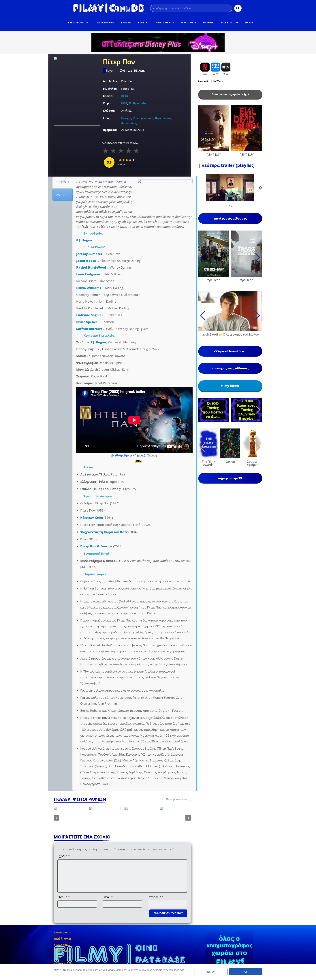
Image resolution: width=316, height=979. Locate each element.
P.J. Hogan (84, 240)
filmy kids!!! (230, 386)
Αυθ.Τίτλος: (110, 81)
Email (108, 897)
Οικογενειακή (143, 118)
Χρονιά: (108, 96)
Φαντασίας (129, 123)
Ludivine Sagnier (89, 315)
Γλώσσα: (109, 110)
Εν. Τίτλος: (110, 88)
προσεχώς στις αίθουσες (230, 368)
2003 (124, 96)
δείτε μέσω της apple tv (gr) (230, 94)
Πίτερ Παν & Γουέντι (96, 546)
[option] (69, 818)
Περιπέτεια (163, 118)
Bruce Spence (87, 322)
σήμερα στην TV (230, 478)
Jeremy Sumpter (89, 254)
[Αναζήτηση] (238, 8)
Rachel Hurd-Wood (91, 267)
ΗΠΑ (124, 103)
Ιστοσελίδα (155, 897)
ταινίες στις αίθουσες (230, 218)
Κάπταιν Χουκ (91, 517)
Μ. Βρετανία (137, 103)
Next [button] (188, 818)
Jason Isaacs (86, 261)
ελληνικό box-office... (230, 351)
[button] (260, 188)
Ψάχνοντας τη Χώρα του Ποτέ (104, 532)
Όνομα (63, 897)
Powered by (204, 81)
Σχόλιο (63, 856)
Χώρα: (107, 103)
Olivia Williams (88, 288)
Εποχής (126, 118)
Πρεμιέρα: (110, 130)
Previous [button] (56, 818)
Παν (83, 539)
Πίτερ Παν (119, 62)
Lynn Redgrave (88, 274)
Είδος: (107, 118)
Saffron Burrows (89, 329)
